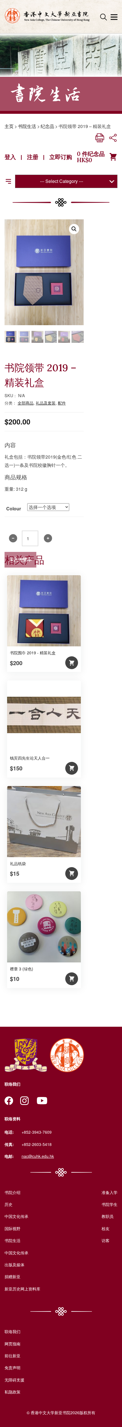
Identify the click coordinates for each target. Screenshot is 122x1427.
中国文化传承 (16, 1216)
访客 (106, 1240)
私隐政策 (12, 1392)
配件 (62, 403)
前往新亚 (12, 1355)
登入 (10, 157)
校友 (106, 1228)
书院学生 (109, 1204)
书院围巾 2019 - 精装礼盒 (33, 652)
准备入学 (109, 1192)
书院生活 (27, 126)
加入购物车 (20, 559)
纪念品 (47, 126)
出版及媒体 (14, 1264)
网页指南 (12, 1343)
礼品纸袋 (18, 863)
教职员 (107, 1216)
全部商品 (25, 403)
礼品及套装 (46, 403)
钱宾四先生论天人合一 (30, 758)
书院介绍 (12, 1192)
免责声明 (12, 1367)
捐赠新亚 (12, 1276)
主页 (9, 126)
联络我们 (12, 1331)
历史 (8, 1204)
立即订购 (60, 157)
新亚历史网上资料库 (22, 1289)
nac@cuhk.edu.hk (38, 1156)
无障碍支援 (14, 1380)
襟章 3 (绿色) (21, 969)
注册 (32, 157)
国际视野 (12, 1228)
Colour (13, 508)
